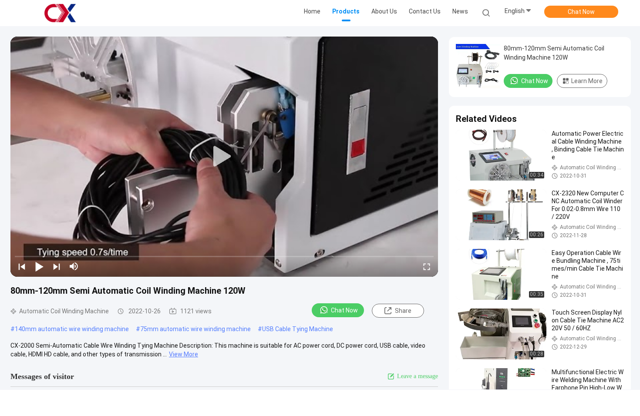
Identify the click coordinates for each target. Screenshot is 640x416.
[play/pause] (39, 266)
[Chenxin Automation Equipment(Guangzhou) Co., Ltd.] (60, 13)
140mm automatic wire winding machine (72, 328)
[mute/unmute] (74, 266)
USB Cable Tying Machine (297, 328)
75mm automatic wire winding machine (195, 328)
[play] (224, 157)
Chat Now (581, 11)
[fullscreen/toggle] (426, 266)
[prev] (21, 266)
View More (183, 354)
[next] (56, 266)
